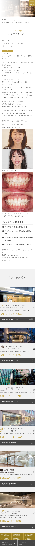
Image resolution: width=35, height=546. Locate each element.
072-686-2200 (12, 395)
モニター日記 (8, 46)
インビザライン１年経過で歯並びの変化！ (18, 244)
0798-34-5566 (12, 437)
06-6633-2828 (12, 478)
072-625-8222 (12, 313)
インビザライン (7, 50)
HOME (4, 20)
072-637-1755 (12, 354)
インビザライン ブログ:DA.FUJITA (14, 43)
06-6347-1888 (12, 520)
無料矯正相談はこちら (10, 319)
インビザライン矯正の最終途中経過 (16, 227)
